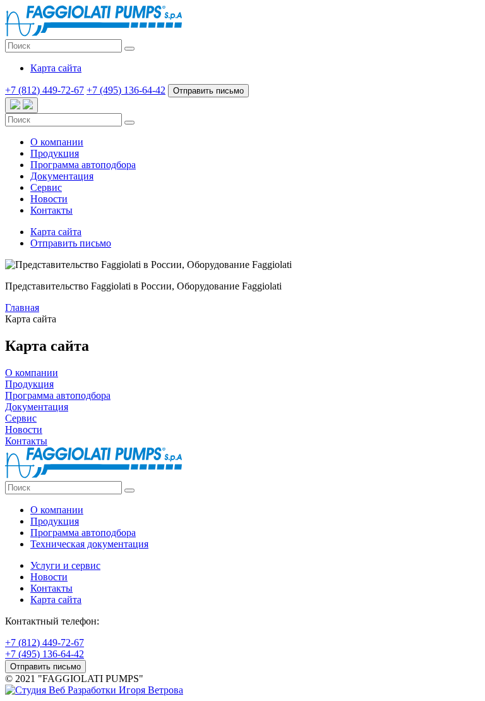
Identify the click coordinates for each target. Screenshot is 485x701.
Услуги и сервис (65, 565)
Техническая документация (89, 544)
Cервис (46, 187)
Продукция (54, 153)
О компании (56, 142)
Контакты (51, 210)
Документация (61, 176)
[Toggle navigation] (21, 105)
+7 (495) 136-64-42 (126, 90)
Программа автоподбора (83, 164)
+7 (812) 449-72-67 (44, 90)
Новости (49, 198)
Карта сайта (55, 599)
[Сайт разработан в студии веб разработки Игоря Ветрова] (94, 690)
